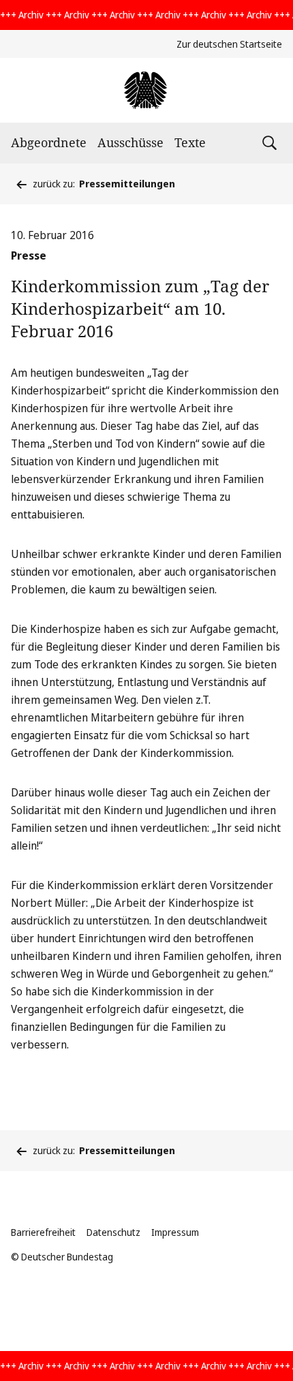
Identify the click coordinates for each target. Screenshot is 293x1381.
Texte (190, 142)
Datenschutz (113, 1232)
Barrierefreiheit (43, 1232)
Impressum (175, 1232)
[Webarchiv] (146, 90)
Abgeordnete (49, 142)
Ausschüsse (130, 142)
